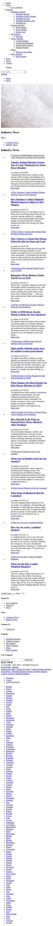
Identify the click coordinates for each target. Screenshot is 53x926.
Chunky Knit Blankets (24, 43)
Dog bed (19, 36)
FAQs (8, 61)
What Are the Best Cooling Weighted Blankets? (24, 565)
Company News (12, 142)
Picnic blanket (21, 30)
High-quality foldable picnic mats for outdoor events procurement (27, 349)
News (8, 59)
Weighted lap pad (22, 19)
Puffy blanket (21, 27)
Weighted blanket (22, 14)
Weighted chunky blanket (26, 16)
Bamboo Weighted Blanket (18, 674)
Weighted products (18, 12)
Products (9, 10)
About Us (10, 605)
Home (8, 3)
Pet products (15, 34)
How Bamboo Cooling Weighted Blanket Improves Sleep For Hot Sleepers (27, 202)
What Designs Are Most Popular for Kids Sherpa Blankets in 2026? (29, 384)
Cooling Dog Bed (23, 669)
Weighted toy (21, 23)
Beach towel (21, 32)
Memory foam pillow (24, 52)
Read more (15, 188)
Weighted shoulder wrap (25, 21)
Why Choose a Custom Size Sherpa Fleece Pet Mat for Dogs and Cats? (29, 240)
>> (14, 593)
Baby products (16, 54)
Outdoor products (18, 25)
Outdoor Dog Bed (8, 669)
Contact (9, 63)
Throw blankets (17, 39)
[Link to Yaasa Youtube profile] (9, 663)
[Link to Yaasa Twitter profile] (4, 663)
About (8, 5)
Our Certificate (16, 7)
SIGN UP (28, 660)
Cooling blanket (22, 41)
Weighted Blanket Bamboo (22, 672)
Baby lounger (21, 56)
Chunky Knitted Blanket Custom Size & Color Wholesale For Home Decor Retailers (28, 165)
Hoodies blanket (22, 48)
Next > (10, 593)
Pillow (13, 50)
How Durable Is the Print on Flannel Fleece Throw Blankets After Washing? (26, 422)
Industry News (11, 145)
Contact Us (10, 629)
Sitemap (15, 667)
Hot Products (6, 667)
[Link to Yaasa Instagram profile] (7, 663)
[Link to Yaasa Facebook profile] (2, 663)
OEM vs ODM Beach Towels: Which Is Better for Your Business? (28, 313)
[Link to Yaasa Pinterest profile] (12, 663)
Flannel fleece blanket (24, 45)
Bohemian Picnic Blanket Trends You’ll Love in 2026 (27, 276)
